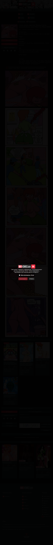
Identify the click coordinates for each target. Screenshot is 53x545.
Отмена (31, 278)
